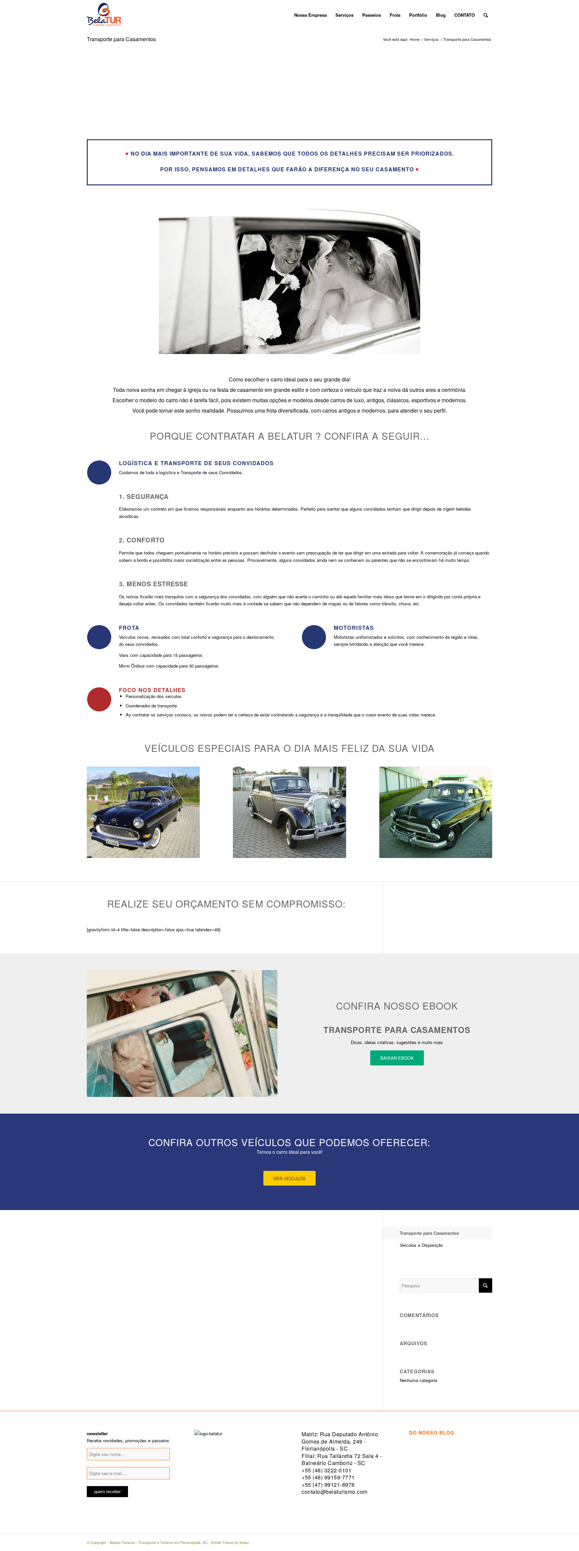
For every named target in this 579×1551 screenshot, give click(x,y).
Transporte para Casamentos (121, 39)
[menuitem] (285, 15)
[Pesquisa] (485, 15)
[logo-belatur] (104, 15)
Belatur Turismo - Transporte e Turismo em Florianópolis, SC (159, 1542)
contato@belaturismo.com (335, 1491)
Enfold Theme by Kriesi (230, 1542)
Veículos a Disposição (421, 1245)
